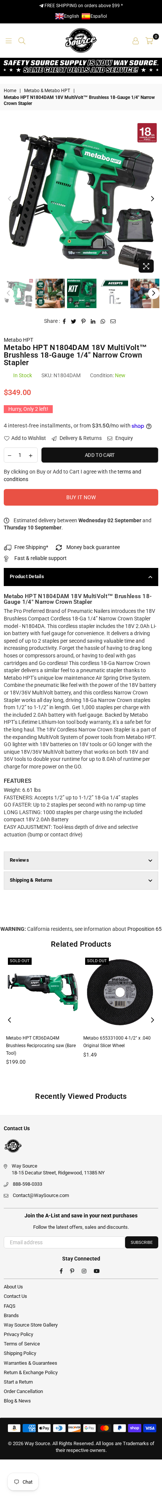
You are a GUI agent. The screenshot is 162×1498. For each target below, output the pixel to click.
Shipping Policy (20, 1353)
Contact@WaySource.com (41, 1195)
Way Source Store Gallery (31, 1325)
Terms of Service (22, 1344)
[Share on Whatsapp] (103, 321)
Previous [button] (9, 199)
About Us (13, 1287)
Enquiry (123, 438)
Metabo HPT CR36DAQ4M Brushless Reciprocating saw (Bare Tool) (41, 1045)
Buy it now (81, 497)
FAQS (9, 1306)
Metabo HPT (18, 340)
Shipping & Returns (31, 880)
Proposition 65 (144, 929)
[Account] (135, 40)
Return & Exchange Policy (31, 1372)
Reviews (19, 860)
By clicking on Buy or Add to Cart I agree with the (72, 475)
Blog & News (17, 1401)
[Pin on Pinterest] (83, 321)
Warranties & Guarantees (30, 1363)
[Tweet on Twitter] (73, 321)
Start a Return (18, 1382)
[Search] (22, 40)
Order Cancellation (23, 1391)
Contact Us (15, 1296)
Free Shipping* (31, 547)
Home (10, 90)
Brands (11, 1315)
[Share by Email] (113, 321)
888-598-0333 (27, 1184)
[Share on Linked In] (93, 321)
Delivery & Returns (80, 438)
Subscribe (142, 1242)
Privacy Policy (18, 1334)
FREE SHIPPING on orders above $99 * (83, 5)
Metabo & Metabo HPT (47, 90)
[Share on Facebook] (64, 321)
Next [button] (152, 199)
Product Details (27, 576)
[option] (81, 199)
